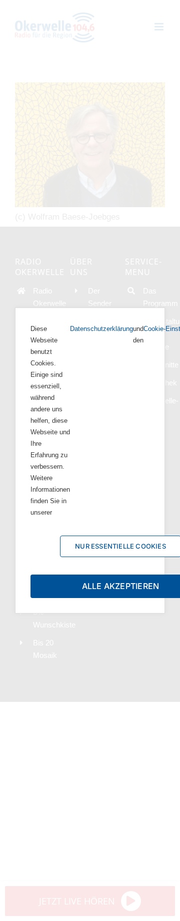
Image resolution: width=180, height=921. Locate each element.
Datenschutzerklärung (101, 328)
